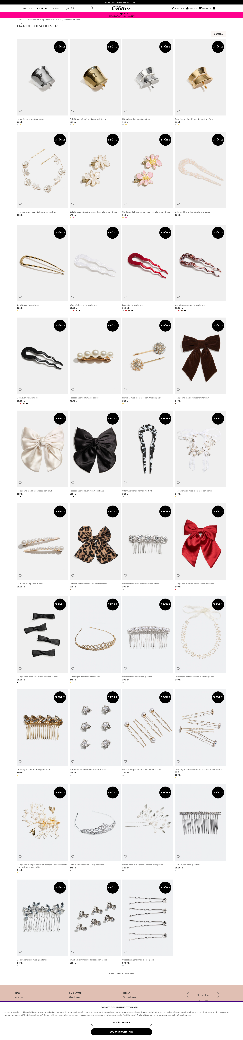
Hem (19, 20)
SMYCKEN (56, 8)
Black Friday (74, 997)
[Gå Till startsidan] (121, 8)
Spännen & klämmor (51, 20)
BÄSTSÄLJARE (42, 8)
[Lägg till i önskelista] (20, 111)
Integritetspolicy (164, 1015)
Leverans (19, 997)
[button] (192, 8)
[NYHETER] (219, 34)
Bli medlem (203, 995)
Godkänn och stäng (121, 1032)
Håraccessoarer (32, 20)
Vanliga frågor (129, 997)
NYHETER (27, 8)
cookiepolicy (186, 1015)
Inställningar (121, 1022)
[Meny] (19, 8)
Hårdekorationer (72, 20)
